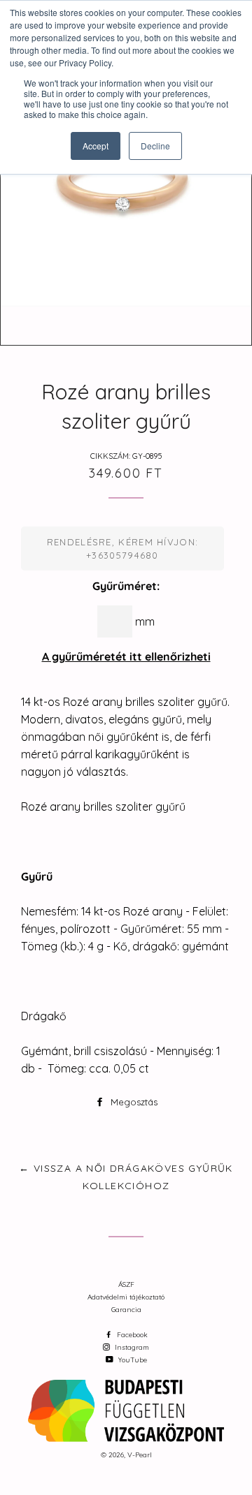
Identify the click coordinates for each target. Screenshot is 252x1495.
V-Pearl (139, 1454)
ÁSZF (126, 1284)
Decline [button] (155, 146)
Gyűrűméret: (126, 586)
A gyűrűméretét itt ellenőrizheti (126, 656)
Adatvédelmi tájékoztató (126, 1297)
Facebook (131, 1334)
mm (145, 621)
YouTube (131, 1359)
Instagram (131, 1347)
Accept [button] (95, 146)
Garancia (126, 1309)
